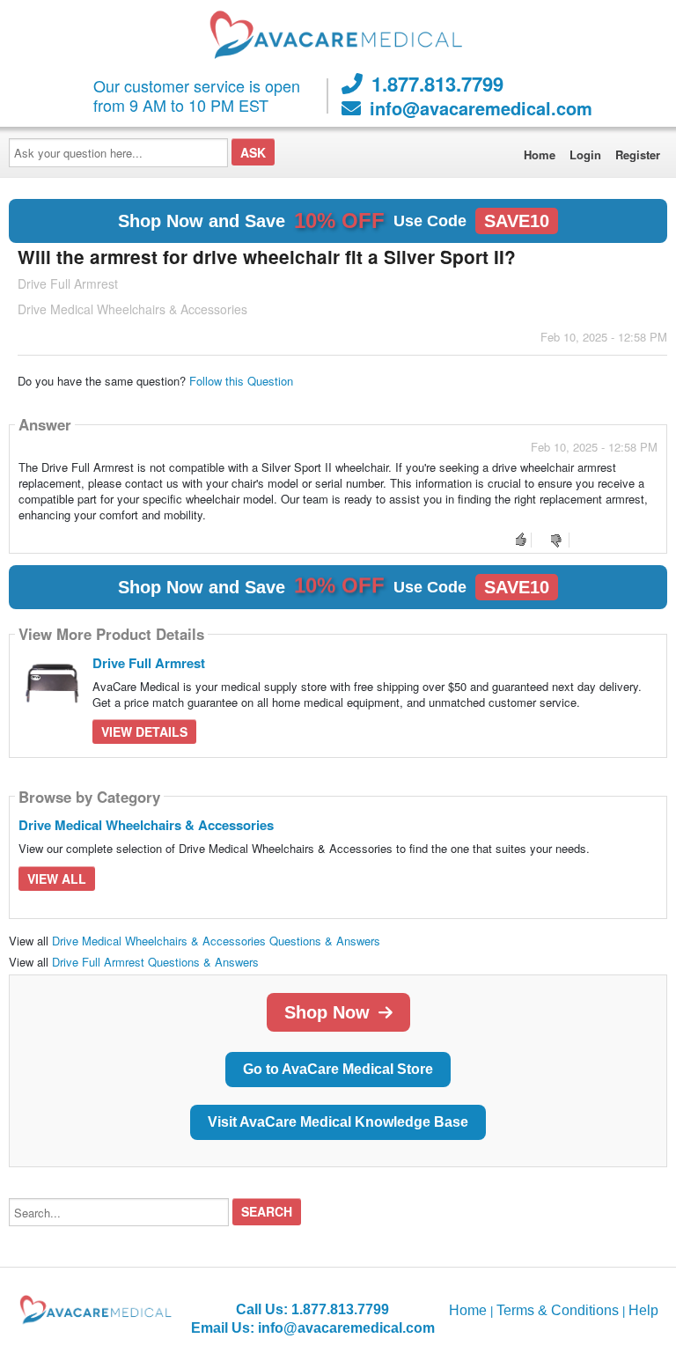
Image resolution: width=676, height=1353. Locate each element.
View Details (144, 731)
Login (585, 154)
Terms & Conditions (557, 1310)
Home (539, 154)
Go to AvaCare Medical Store (338, 1069)
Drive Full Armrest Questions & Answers (155, 961)
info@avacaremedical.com (481, 108)
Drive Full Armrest (148, 663)
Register (637, 154)
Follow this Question (241, 380)
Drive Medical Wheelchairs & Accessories (146, 825)
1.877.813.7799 (437, 83)
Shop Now (327, 1012)
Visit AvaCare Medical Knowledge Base (338, 1121)
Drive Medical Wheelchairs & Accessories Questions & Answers (216, 940)
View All (56, 878)
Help (643, 1310)
